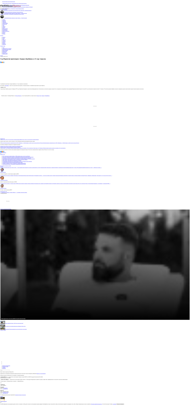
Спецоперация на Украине (6, 48)
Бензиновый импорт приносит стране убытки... (12, 13)
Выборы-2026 (4, 51)
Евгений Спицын (3, 188)
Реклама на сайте (5, 366)
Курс (1, 9)
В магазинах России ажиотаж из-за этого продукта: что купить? (16, 329)
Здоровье (3, 26)
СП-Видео (4, 39)
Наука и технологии (5, 31)
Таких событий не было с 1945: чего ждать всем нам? (14, 323)
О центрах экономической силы (5, 167)
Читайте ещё (2, 138)
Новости (3, 37)
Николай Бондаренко (4, 180)
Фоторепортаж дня (3, 191)
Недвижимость (4, 29)
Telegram (42, 95)
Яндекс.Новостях (18, 95)
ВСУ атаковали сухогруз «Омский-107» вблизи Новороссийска (13, 8)
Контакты (4, 368)
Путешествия (4, 24)
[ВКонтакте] (1, 62)
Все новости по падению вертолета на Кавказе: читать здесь (15, 326)
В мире (3, 27)
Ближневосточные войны (6, 49)
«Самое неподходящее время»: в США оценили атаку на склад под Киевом (16, 156)
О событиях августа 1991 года (5, 183)
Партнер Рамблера (3, 401)
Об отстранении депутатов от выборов (7, 175)
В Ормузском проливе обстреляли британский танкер (12, 162)
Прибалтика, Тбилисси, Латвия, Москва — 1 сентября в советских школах (14, 192)
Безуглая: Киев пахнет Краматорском (8, 1)
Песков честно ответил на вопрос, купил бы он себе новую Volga (11, 146)
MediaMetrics (47, 95)
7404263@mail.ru (6, 392)
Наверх (1, 396)
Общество (4, 21)
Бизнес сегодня (5, 28)
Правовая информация (6, 365)
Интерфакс (7, 85)
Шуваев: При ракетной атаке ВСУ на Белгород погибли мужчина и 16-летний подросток (18, 158)
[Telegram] (3, 62)
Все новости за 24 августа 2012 (5, 165)
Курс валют (4, 52)
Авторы (3, 40)
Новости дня (2, 154)
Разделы (1, 35)
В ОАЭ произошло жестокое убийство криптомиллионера (13, 318)
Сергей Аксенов (24, 13)
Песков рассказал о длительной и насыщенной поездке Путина (13, 14)
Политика (4, 20)
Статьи (3, 38)
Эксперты (4, 41)
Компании (4, 44)
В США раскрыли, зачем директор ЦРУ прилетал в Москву (10, 147)
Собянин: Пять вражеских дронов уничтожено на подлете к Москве (14, 159)
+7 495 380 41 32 (5, 393)
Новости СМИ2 (3, 330)
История (3, 33)
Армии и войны (5, 23)
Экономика (4, 22)
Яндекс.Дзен (39, 95)
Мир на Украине (5, 50)
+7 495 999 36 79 (5, 388)
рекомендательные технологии (20, 394)
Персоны (3, 43)
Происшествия (4, 30)
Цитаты (3, 42)
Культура (3, 32)
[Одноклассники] (2, 62)
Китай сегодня (4, 53)
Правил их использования (41, 373)
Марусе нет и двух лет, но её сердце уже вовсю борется (29, 139)
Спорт (3, 25)
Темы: (3, 47)
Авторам (3, 367)
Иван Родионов (3, 172)
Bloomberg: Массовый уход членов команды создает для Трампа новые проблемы (17, 161)
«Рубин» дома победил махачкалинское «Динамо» (11, 160)
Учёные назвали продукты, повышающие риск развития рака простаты (14, 3)
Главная (3, 19)
